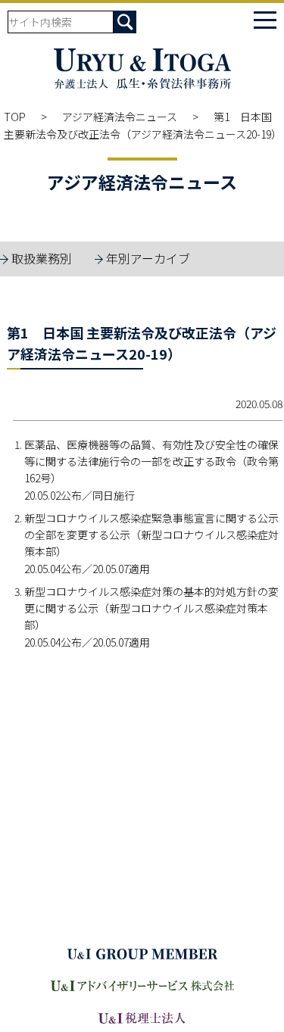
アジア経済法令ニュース (119, 116)
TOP (15, 116)
